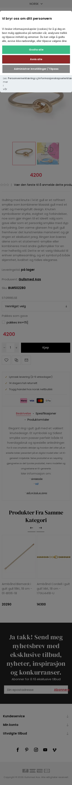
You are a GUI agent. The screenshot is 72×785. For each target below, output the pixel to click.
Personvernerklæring (21, 78)
